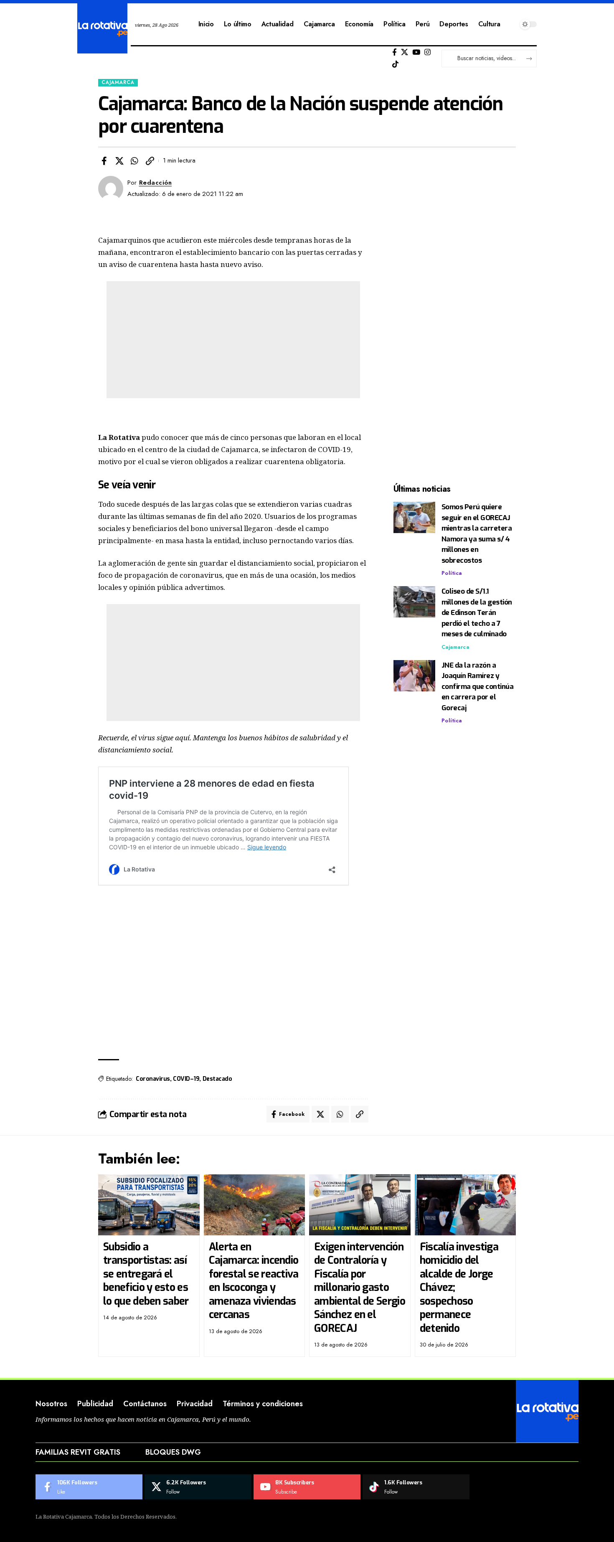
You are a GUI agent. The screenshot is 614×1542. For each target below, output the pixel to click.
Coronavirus (153, 1079)
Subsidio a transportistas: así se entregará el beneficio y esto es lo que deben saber (145, 1274)
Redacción (155, 182)
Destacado (217, 1079)
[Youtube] (307, 1486)
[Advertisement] (233, 339)
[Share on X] (119, 161)
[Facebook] (394, 52)
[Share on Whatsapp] (134, 161)
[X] (404, 52)
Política (451, 573)
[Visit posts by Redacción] (110, 188)
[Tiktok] (395, 64)
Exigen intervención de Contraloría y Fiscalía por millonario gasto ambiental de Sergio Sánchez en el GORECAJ (359, 1287)
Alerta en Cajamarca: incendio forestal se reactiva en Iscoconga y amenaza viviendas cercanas (254, 1281)
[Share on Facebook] (104, 161)
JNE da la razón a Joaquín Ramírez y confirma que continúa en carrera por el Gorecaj (477, 686)
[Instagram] (427, 52)
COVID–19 (186, 1079)
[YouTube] (416, 52)
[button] (150, 161)
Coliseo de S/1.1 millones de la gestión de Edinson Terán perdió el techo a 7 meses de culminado (476, 613)
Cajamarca (117, 82)
